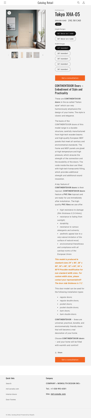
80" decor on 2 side (65, 39)
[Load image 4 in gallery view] (36, 55)
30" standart (62, 59)
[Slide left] (8, 55)
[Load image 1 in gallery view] (15, 55)
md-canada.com (12, 389)
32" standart (62, 64)
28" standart (62, 53)
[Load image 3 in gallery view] (29, 55)
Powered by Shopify (27, 415)
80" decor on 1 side (65, 33)
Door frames (11, 400)
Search (8, 383)
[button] (5, 2)
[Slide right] (43, 55)
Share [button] (60, 352)
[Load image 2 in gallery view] (22, 55)
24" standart (62, 48)
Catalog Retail (16, 415)
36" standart (62, 69)
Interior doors (11, 394)
